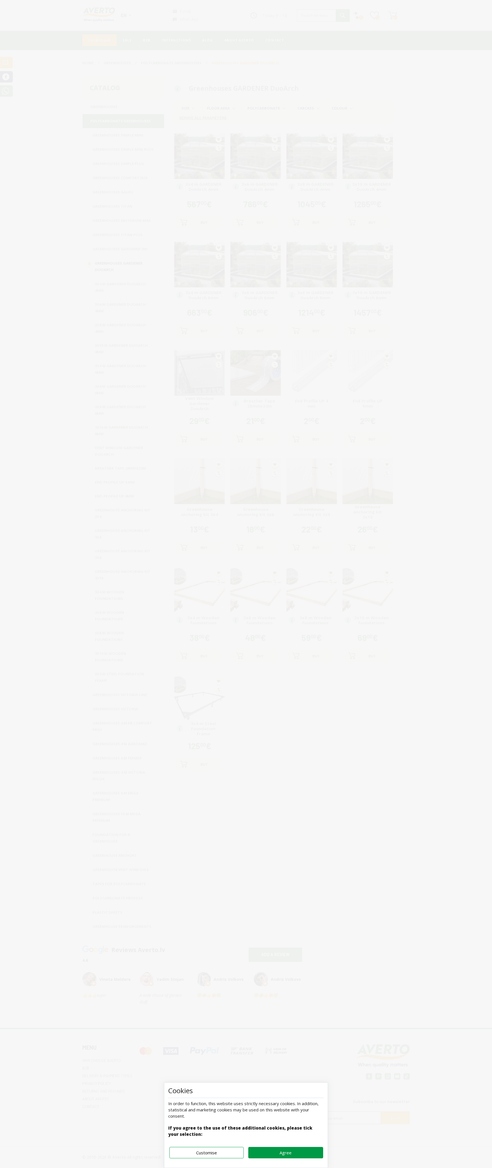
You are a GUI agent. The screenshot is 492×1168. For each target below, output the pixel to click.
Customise (206, 1152)
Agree (286, 1152)
